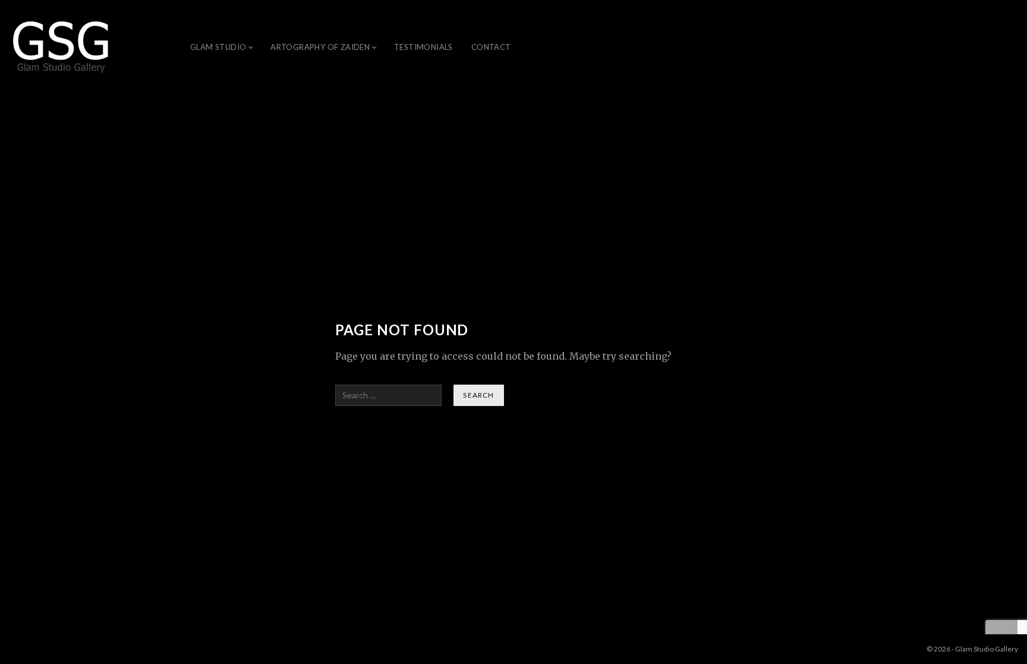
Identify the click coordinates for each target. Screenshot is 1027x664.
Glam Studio (218, 47)
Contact (491, 47)
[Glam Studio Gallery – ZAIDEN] (62, 47)
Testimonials (423, 47)
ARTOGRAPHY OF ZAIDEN (320, 47)
